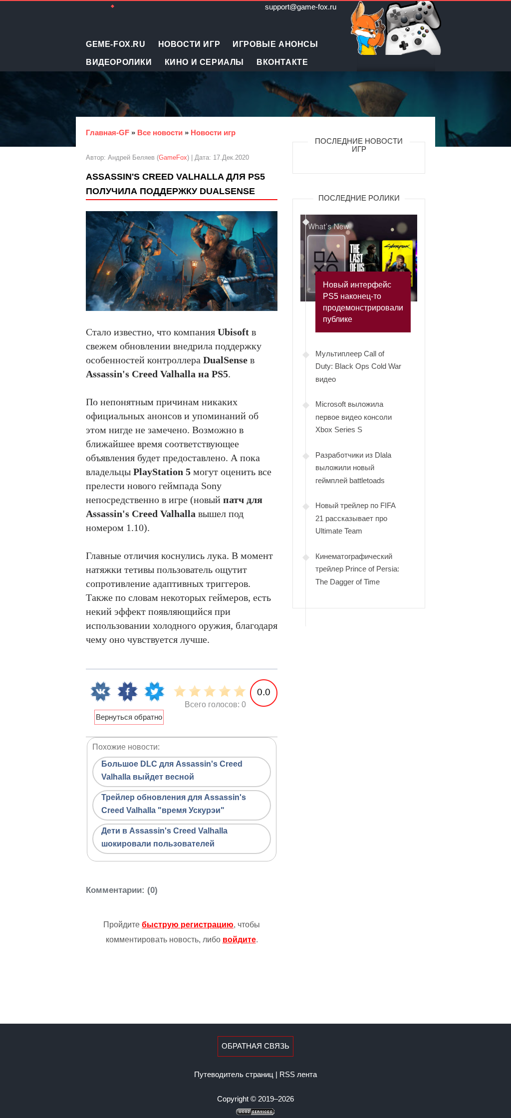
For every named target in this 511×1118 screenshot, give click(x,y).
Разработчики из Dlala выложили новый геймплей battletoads (353, 468)
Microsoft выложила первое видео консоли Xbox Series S (353, 417)
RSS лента (298, 1074)
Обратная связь (255, 1046)
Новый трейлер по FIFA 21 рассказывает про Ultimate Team (355, 518)
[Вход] (141, 6)
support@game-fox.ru (300, 6)
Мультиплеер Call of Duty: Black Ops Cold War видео (358, 366)
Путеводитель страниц (233, 1074)
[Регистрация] (126, 6)
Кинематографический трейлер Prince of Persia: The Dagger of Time (357, 569)
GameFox (173, 157)
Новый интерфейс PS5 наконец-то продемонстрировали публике (363, 301)
